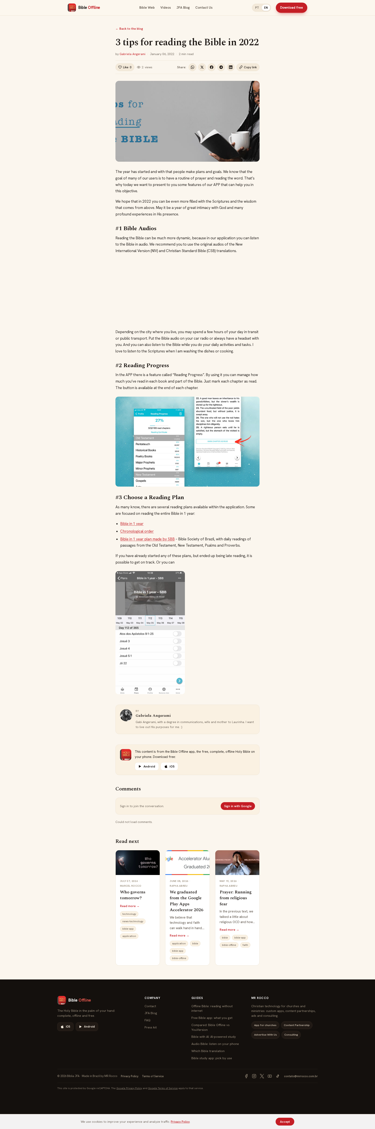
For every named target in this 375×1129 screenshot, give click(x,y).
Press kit (151, 1027)
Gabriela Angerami (132, 54)
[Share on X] (202, 67)
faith (245, 945)
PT (257, 8)
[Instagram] (254, 1076)
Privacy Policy (129, 1076)
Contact (150, 1006)
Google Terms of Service (163, 1088)
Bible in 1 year (131, 523)
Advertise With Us (265, 1034)
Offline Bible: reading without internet (212, 1008)
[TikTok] (277, 1076)
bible (195, 943)
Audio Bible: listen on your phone (215, 1044)
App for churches (265, 1025)
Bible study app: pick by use (211, 1058)
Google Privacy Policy (129, 1088)
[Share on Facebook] (211, 67)
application (129, 936)
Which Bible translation (208, 1051)
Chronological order (137, 531)
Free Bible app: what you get (211, 1018)
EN (266, 8)
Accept (285, 1122)
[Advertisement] (187, 291)
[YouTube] (270, 1076)
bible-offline (179, 958)
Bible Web (147, 7)
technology (129, 914)
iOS (171, 766)
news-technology (132, 921)
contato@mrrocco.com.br (301, 1076)
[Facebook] (246, 1076)
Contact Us (203, 7)
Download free (291, 7)
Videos (165, 7)
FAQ (147, 1020)
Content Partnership (297, 1025)
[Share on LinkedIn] (231, 67)
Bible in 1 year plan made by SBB (147, 539)
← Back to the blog (129, 29)
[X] (262, 1076)
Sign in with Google (238, 806)
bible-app (128, 928)
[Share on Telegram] (221, 67)
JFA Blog (183, 7)
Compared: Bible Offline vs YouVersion (210, 1027)
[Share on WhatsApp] (192, 67)
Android (149, 766)
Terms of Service (153, 1076)
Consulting (291, 1034)
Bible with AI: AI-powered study (213, 1037)
